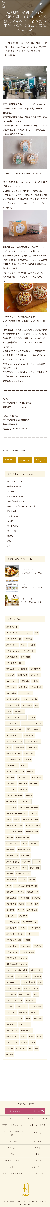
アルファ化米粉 (12, 946)
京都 (30, 1048)
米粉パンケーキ (12, 645)
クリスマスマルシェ (29, 922)
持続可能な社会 (23, 777)
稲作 (36, 904)
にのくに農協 (11, 807)
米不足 (24, 844)
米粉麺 (32, 1042)
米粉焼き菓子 (11, 928)
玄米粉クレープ (24, 1024)
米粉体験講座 (11, 880)
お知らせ (6, 450)
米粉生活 (9, 976)
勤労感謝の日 (11, 904)
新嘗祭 (21, 904)
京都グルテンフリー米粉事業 (16, 669)
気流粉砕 (24, 1042)
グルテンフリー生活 (13, 940)
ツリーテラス (25, 856)
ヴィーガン (12, 530)
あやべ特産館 (11, 994)
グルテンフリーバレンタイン (16, 958)
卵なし (23, 645)
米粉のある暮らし (12, 862)
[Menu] (46, 4)
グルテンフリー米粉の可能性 (16, 813)
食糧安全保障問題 (12, 699)
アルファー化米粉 (12, 705)
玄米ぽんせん (19, 711)
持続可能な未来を (24, 850)
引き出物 (9, 1048)
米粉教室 (9, 874)
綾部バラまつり (12, 1030)
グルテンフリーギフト (14, 825)
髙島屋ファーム (12, 952)
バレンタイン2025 (27, 952)
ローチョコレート (12, 723)
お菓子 (23, 1036)
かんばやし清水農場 (13, 988)
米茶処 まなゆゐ (14, 486)
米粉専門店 (28, 639)
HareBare (32, 880)
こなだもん (10, 675)
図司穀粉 (29, 795)
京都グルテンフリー (13, 735)
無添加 (10, 535)
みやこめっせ (29, 735)
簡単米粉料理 (25, 657)
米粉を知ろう (11, 801)
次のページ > (40, 460)
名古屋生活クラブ (12, 844)
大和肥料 (22, 880)
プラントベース (32, 934)
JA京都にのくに (25, 801)
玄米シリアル (11, 1012)
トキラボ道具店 (34, 928)
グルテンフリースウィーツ (15, 717)
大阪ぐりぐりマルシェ (14, 795)
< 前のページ (9, 460)
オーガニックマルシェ (14, 831)
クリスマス (23, 916)
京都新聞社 (36, 898)
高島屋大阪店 (11, 898)
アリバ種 (21, 910)
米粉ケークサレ (36, 970)
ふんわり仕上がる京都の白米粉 (25, 886)
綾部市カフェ (11, 1024)
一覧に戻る (25, 460)
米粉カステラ (27, 705)
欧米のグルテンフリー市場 (28, 807)
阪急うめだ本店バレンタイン (16, 964)
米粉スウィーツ (12, 765)
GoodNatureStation (23, 976)
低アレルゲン (13, 526)
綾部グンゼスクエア (31, 988)
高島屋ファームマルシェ (15, 892)
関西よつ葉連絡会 (33, 729)
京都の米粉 (23, 783)
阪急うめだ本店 (12, 856)
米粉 (9, 545)
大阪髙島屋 (38, 946)
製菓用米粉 (23, 1012)
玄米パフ (33, 813)
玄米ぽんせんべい (12, 868)
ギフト (31, 1036)
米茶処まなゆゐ (26, 1030)
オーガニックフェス (33, 825)
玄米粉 (39, 1036)
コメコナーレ (11, 789)
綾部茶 (28, 1018)
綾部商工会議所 (24, 994)
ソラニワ (36, 862)
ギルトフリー (11, 687)
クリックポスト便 (25, 693)
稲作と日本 (10, 777)
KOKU (24, 868)
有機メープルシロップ (14, 741)
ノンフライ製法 (36, 1006)
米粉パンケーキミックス (15, 934)
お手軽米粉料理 (12, 657)
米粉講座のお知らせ (15, 501)
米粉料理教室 (35, 669)
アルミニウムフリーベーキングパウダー (20, 651)
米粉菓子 (27, 940)
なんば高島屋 (24, 898)
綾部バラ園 (38, 1018)
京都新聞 (30, 771)
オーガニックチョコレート (32, 723)
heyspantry (26, 862)
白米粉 (8, 886)
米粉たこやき (29, 753)
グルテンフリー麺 (22, 837)
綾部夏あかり (30, 1000)
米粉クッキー (35, 675)
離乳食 (8, 819)
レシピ (10, 521)
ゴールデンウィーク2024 (15, 771)
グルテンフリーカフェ (14, 1000)
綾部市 (36, 994)
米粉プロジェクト (12, 982)
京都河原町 (37, 976)
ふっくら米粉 (25, 946)
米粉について (13, 516)
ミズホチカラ (22, 675)
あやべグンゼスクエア (14, 1018)
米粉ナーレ (34, 783)
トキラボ (22, 928)
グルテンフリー (12, 1036)
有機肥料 (9, 837)
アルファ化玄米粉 (28, 982)
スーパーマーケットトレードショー (19, 633)
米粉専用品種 (19, 747)
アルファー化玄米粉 (29, 699)
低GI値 (8, 747)
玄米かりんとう (21, 1006)
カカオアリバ (32, 910)
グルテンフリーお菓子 (30, 819)
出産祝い (35, 681)
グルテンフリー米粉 (13, 639)
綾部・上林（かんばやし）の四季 (21, 506)
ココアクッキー (11, 681)
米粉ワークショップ (23, 874)
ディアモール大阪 (12, 922)
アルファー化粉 (12, 1042)
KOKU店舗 (11, 511)
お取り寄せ (23, 687)
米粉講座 (9, 1054)
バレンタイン (11, 916)
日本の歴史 (10, 910)
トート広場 (23, 789)
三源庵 (8, 711)
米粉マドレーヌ (12, 627)
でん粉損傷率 (32, 747)
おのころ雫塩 (11, 693)
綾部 (36, 1048)
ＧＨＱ (29, 904)
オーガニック (21, 1048)
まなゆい (9, 1006)
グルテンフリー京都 (13, 753)
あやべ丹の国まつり (13, 759)
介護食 (16, 819)
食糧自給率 (10, 850)
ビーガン (32, 717)
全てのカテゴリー (14, 481)
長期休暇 (24, 765)
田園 (40, 982)
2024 (36, 633)
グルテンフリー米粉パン (15, 663)
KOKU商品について (18, 450)
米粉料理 (32, 645)
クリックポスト (36, 687)
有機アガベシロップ (32, 741)
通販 (9, 540)
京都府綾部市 (11, 783)
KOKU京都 (27, 759)
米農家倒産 (34, 844)
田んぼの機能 (37, 777)
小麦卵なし (25, 681)
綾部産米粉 (34, 1012)
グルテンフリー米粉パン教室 (16, 970)
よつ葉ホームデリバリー (15, 729)
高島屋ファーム (32, 892)
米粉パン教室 (34, 868)
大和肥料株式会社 (32, 831)
